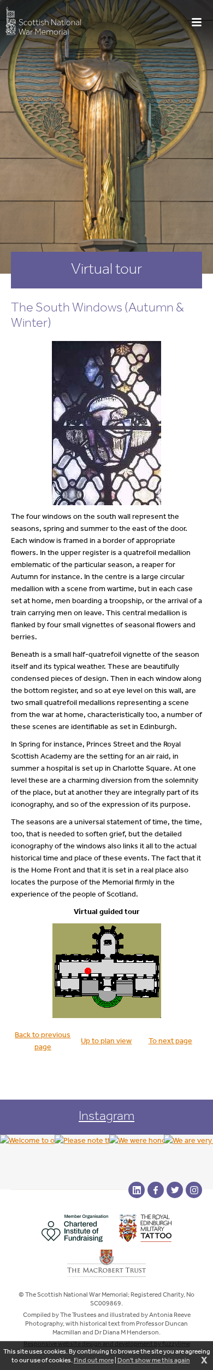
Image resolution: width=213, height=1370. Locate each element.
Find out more (94, 1360)
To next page (170, 1040)
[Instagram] (194, 1190)
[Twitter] (175, 1190)
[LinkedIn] (136, 1190)
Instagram (106, 1115)
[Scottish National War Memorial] (43, 20)
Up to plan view (106, 1040)
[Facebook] (155, 1190)
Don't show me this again (153, 1360)
